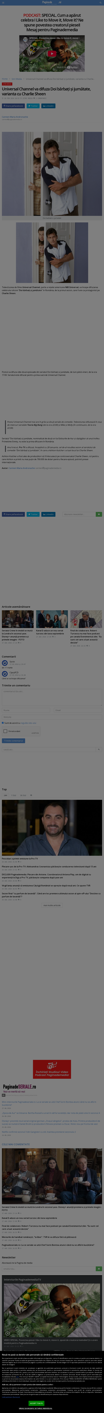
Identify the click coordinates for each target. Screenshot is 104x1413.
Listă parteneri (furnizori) (11, 1397)
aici (17, 1377)
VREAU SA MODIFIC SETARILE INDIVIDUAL (35, 1408)
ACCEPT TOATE (36, 1403)
